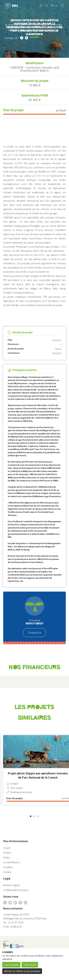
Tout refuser (29, 964)
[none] (53, 6)
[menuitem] (53, 6)
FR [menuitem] (52, 5)
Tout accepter (11, 964)
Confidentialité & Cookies (16, 890)
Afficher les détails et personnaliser (22, 971)
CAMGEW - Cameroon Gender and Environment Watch (34, 69)
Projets (6, 857)
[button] (31, 816)
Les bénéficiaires (11, 862)
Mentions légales (11, 885)
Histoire (7, 852)
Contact (7, 872)
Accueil (6, 847)
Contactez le (34, 632)
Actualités (8, 867)
